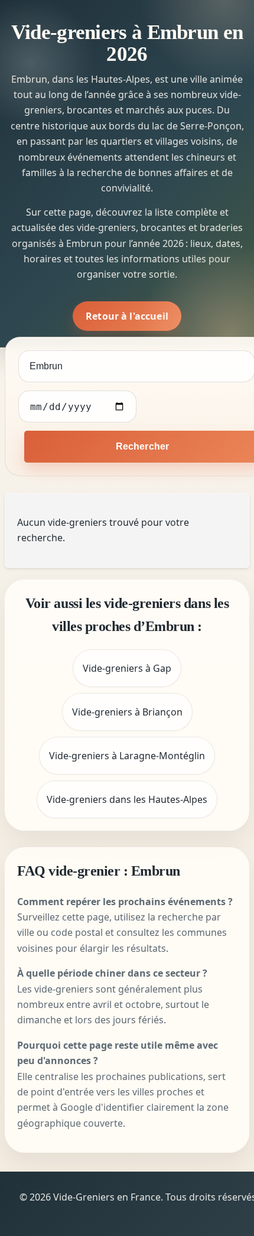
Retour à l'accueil (127, 316)
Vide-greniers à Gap (127, 668)
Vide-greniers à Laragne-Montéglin (127, 755)
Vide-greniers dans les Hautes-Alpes (127, 799)
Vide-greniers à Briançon (127, 711)
